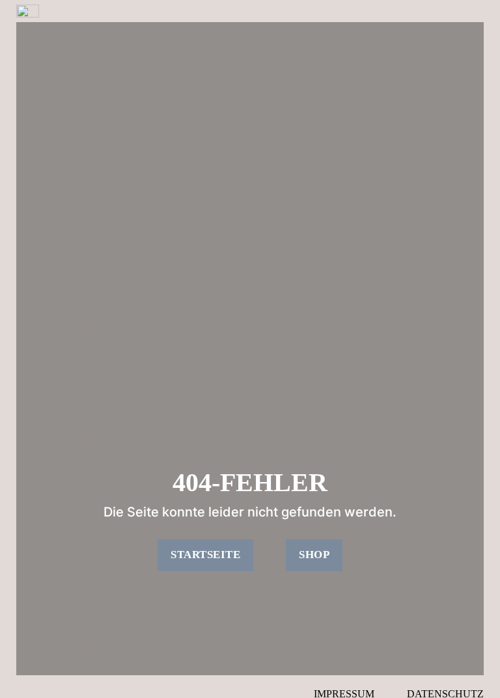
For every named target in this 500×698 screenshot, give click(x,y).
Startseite (205, 554)
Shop (314, 554)
